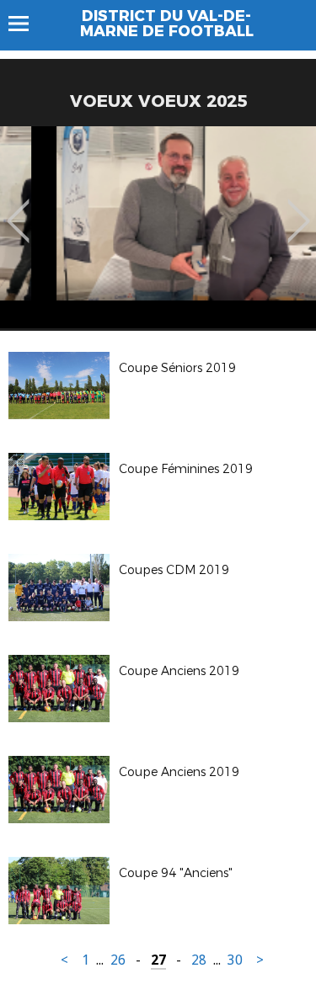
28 (198, 960)
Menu (26, 23)
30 (235, 960)
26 (118, 960)
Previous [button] (18, 208)
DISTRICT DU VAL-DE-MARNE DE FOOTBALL (167, 23)
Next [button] (298, 208)
